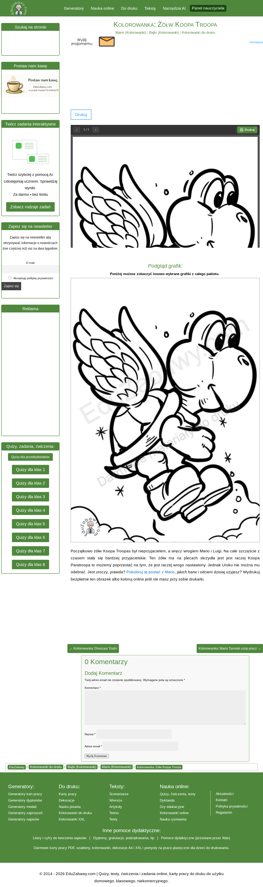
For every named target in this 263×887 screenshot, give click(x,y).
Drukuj (81, 114)
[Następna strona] (95, 130)
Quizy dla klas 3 (30, 496)
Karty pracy (68, 794)
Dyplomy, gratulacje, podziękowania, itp (123, 838)
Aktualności (225, 794)
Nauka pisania (70, 807)
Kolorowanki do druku (198, 33)
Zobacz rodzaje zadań (30, 207)
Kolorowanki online (174, 813)
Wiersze (115, 800)
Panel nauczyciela (208, 8)
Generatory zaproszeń (25, 813)
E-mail (30, 262)
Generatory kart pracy (25, 794)
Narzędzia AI (174, 8)
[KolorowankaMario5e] (165, 541)
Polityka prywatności (232, 806)
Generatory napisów (23, 819)
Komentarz (93, 687)
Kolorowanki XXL (72, 819)
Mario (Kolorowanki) (130, 33)
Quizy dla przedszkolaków (30, 457)
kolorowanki (101, 848)
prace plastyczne (176, 848)
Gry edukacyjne (172, 807)
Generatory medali (22, 807)
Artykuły (115, 807)
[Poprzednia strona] (76, 130)
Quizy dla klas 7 (30, 551)
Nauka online (102, 8)
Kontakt (221, 800)
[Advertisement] (32, 374)
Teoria (114, 813)
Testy (113, 819)
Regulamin (224, 812)
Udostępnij (256, 42)
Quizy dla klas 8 (30, 564)
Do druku (129, 8)
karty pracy (58, 848)
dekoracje (119, 848)
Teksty (150, 8)
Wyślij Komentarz (96, 756)
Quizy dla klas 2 (30, 483)
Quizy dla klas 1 (30, 469)
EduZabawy (16, 767)
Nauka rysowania (173, 819)
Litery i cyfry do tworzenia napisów (59, 838)
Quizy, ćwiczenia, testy (178, 794)
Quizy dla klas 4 (30, 510)
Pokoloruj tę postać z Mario (150, 572)
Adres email (93, 746)
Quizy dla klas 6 (30, 537)
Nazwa (90, 734)
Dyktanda (167, 800)
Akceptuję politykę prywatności (33, 278)
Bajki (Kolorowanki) (164, 33)
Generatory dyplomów (25, 800)
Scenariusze (118, 794)
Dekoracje (66, 800)
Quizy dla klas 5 (30, 524)
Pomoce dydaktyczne (177, 838)
